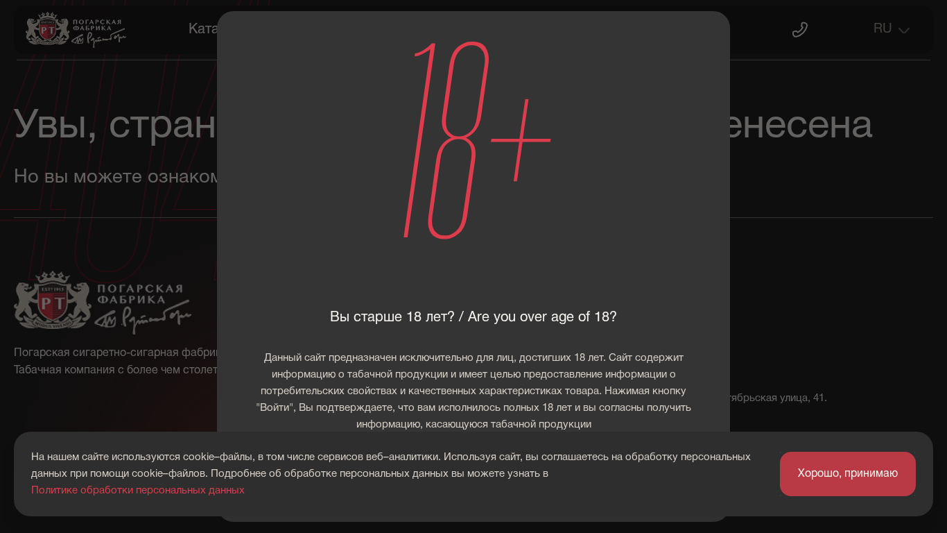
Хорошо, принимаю (848, 474)
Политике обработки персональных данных (138, 491)
